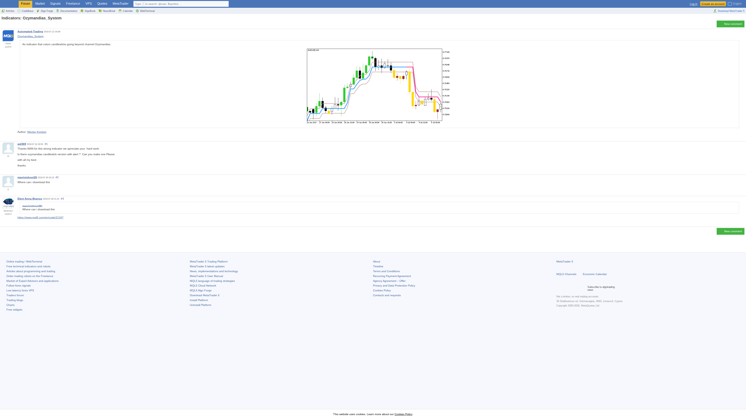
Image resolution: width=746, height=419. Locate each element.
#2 (57, 177)
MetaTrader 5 (564, 261)
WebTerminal (147, 11)
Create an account (713, 3)
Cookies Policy (382, 290)
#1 (46, 143)
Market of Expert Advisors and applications (32, 280)
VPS (88, 3)
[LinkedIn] (583, 288)
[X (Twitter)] (571, 288)
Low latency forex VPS (20, 290)
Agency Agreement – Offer (389, 280)
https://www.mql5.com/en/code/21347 (40, 217)
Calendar (128, 11)
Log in (693, 4)
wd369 (21, 143)
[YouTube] (577, 288)
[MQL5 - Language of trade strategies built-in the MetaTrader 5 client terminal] (9, 4)
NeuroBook (109, 11)
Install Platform (199, 300)
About (376, 261)
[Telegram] (565, 288)
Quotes (102, 3)
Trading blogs (14, 300)
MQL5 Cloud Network (203, 285)
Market (40, 3)
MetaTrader (120, 3)
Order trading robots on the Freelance (29, 276)
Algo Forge (47, 11)
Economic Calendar (595, 274)
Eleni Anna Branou (29, 198)
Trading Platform (209, 261)
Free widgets (14, 309)
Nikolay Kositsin (36, 131)
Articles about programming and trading (30, 271)
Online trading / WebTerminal (24, 261)
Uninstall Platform (200, 304)
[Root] (3, 24)
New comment (733, 23)
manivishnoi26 (27, 177)
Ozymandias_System (30, 36)
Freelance (73, 3)
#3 (62, 198)
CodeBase (27, 11)
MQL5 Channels (566, 274)
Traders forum (15, 295)
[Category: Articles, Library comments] (7, 25)
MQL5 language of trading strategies (212, 280)
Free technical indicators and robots (28, 266)
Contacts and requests (387, 295)
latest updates (207, 266)
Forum (25, 3)
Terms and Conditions (386, 271)
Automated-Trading (30, 31)
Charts (10, 304)
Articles (10, 11)
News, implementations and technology (214, 271)
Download (205, 295)
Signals (55, 3)
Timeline (378, 266)
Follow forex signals (18, 285)
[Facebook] (558, 288)
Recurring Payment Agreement (392, 276)
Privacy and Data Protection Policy (394, 285)
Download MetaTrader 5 (731, 11)
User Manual (206, 276)
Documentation (68, 11)
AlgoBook (90, 11)
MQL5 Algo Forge (201, 290)
